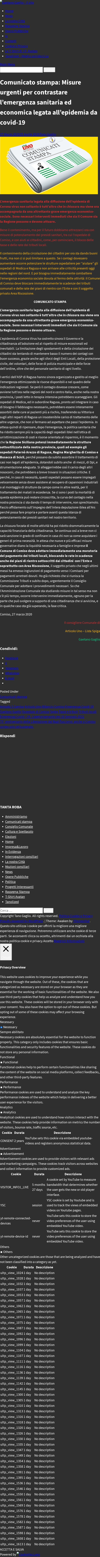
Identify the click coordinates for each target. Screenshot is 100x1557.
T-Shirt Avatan (15, 897)
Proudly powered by (14, 921)
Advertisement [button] (10, 1148)
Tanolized (12, 902)
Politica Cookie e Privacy (76, 916)
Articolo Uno (33, 706)
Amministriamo (16, 816)
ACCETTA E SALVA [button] (12, 1549)
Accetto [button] (48, 941)
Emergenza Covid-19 (79, 706)
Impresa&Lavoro (16, 847)
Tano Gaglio (48, 134)
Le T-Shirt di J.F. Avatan (21, 51)
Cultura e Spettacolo (19, 831)
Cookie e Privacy (16, 46)
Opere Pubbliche (16, 31)
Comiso (59, 706)
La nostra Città (15, 21)
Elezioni (10, 836)
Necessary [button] (7, 1022)
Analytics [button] (6, 1107)
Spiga (54, 711)
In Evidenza (13, 851)
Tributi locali (87, 711)
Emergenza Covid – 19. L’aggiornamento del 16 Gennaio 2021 (42, 716)
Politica (10, 882)
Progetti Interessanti (19, 887)
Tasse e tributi (68, 711)
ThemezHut (81, 921)
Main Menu (7, 64)
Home (9, 11)
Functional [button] (7, 1057)
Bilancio (48, 706)
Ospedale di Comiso (35, 711)
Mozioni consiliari (17, 867)
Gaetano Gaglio (10, 711)
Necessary (10, 1027)
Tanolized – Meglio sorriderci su (27, 56)
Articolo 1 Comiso (12, 706)
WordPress (35, 921)
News (9, 16)
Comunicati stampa (13, 696)
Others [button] (4, 1247)
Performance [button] (9, 1082)
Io (6, 36)
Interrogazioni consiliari (21, 856)
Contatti (10, 41)
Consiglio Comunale (19, 826)
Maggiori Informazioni (69, 941)
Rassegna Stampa (17, 26)
